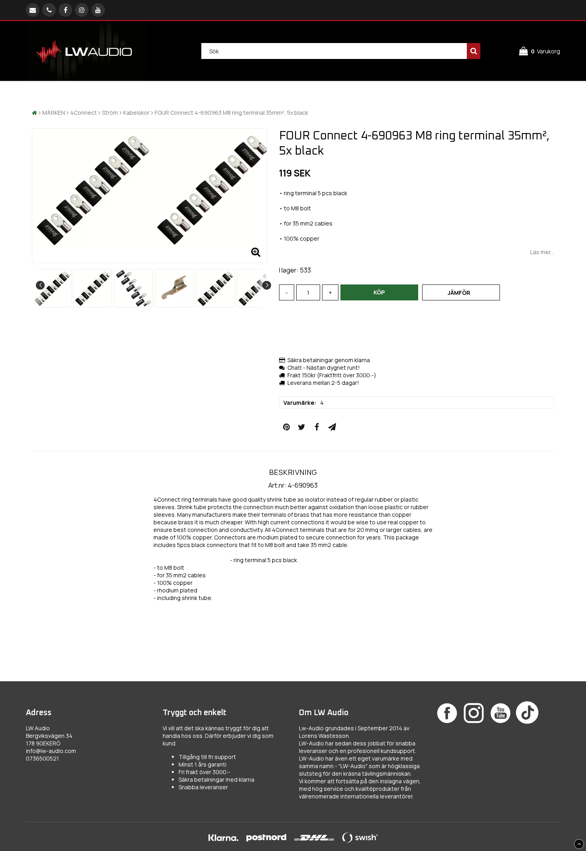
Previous (40, 285)
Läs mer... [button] (542, 252)
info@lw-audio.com (51, 751)
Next (266, 285)
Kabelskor (136, 112)
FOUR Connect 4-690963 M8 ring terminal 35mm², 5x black (231, 112)
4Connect (83, 112)
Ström (110, 112)
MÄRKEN (53, 112)
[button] (539, 51)
